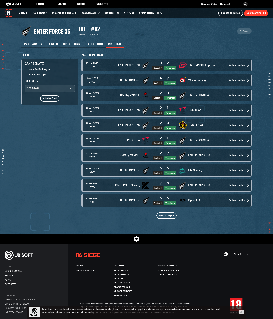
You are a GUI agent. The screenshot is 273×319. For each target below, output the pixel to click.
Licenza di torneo (230, 12)
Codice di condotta (168, 274)
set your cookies (87, 312)
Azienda (9, 275)
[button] (166, 65)
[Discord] (136, 239)
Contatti (10, 295)
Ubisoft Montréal (85, 270)
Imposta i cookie (14, 312)
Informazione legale (17, 308)
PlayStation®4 (122, 287)
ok (241, 312)
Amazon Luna (120, 295)
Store (8, 266)
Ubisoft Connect (14, 271)
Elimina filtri (50, 98)
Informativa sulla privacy (20, 299)
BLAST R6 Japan (38, 74)
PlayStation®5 (122, 283)
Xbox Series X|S (122, 274)
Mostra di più (166, 215)
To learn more (69, 312)
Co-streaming (254, 12)
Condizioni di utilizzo (17, 303)
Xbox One (118, 279)
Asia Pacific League (39, 69)
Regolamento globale (169, 270)
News (8, 280)
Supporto (10, 284)
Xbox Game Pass (122, 270)
